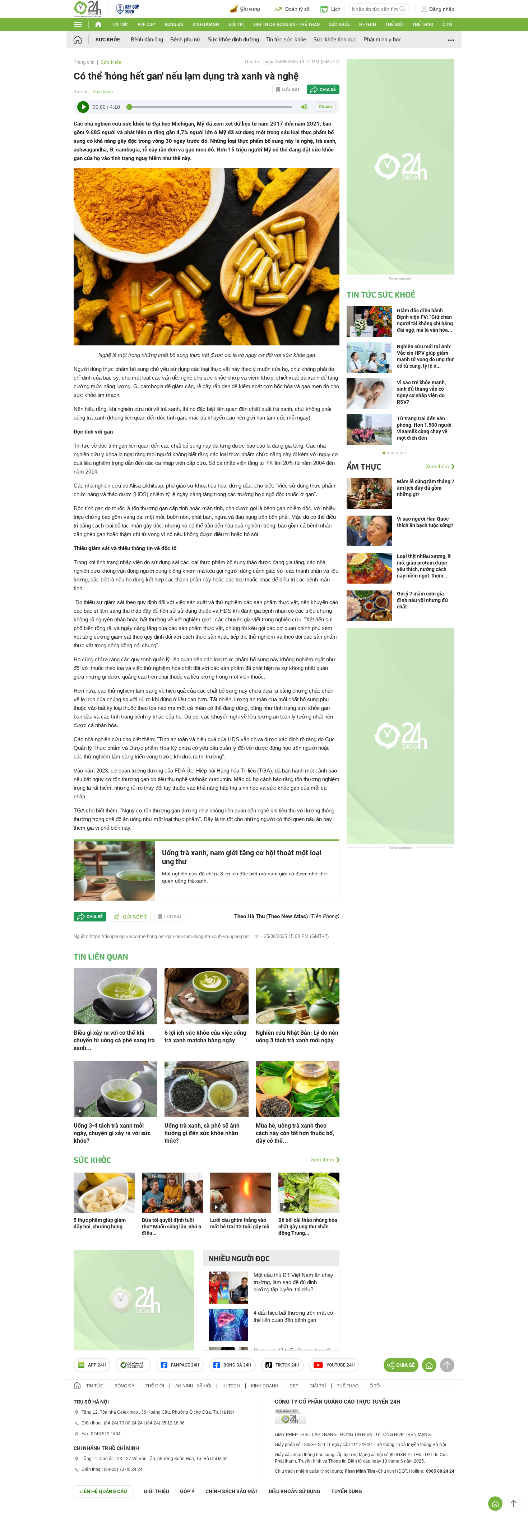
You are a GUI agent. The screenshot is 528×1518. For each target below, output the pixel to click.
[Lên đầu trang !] (513, 1503)
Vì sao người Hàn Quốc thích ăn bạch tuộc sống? (425, 522)
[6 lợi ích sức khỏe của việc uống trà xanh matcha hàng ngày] (206, 996)
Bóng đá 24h (237, 1365)
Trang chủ (84, 62)
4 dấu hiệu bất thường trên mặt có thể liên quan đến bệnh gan (293, 1316)
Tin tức (120, 24)
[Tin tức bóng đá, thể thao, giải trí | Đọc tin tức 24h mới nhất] (87, 8)
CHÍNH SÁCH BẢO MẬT (231, 1491)
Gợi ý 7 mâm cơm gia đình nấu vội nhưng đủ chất (422, 600)
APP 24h (97, 1365)
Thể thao (422, 24)
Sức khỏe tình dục (334, 39)
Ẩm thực (364, 466)
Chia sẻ (328, 89)
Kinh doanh (206, 24)
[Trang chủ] (85, 39)
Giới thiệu (156, 1491)
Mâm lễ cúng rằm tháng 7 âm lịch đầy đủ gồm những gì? (425, 488)
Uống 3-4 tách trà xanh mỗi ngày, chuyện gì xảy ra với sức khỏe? (112, 1133)
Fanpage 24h (185, 1365)
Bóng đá (174, 24)
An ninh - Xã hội (193, 1385)
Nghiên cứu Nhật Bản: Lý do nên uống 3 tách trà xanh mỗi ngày (297, 1036)
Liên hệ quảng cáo (103, 1491)
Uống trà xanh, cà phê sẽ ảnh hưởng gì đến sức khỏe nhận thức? (202, 1133)
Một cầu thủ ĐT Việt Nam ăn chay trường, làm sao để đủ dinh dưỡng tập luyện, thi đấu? (293, 1282)
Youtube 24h (340, 1365)
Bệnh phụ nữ (185, 39)
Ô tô (447, 24)
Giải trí (236, 24)
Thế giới (394, 24)
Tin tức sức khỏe (286, 39)
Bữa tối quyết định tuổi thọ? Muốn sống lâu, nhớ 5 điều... (171, 1226)
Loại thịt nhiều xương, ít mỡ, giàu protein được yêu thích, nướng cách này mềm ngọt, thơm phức (424, 566)
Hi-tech (367, 24)
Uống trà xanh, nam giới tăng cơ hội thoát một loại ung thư (241, 857)
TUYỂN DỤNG (346, 1491)
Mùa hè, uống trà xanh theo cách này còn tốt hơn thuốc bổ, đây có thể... (295, 1133)
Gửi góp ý (135, 917)
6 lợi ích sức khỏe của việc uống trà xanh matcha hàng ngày (205, 1036)
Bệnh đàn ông (147, 39)
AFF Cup (146, 24)
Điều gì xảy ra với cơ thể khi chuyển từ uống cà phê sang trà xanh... (114, 1040)
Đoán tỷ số (297, 9)
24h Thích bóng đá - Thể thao (286, 24)
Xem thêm (322, 1160)
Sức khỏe (339, 24)
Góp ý (187, 1491)
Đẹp (294, 1385)
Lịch (336, 9)
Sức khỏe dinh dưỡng (233, 39)
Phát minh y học (382, 39)
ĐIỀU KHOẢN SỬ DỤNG (294, 1491)
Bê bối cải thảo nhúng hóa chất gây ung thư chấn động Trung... (307, 1226)
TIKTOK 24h (287, 1365)
